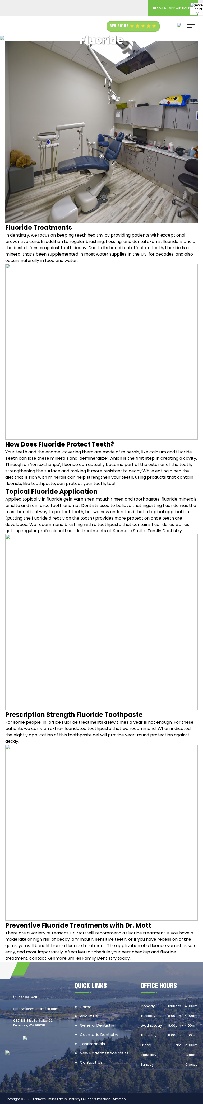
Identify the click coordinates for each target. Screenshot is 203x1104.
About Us (89, 1016)
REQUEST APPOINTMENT (172, 7)
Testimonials (92, 1044)
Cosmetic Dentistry (99, 1034)
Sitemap (119, 1099)
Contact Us (91, 1062)
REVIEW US (120, 26)
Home (86, 1007)
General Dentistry (97, 1025)
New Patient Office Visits (104, 1053)
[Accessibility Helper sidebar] (196, 9)
